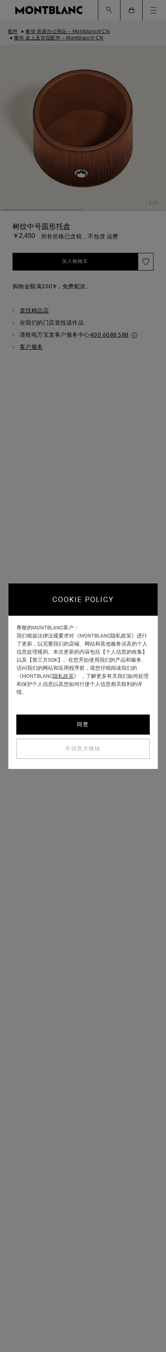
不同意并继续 (82, 748)
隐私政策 (63, 676)
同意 (83, 724)
